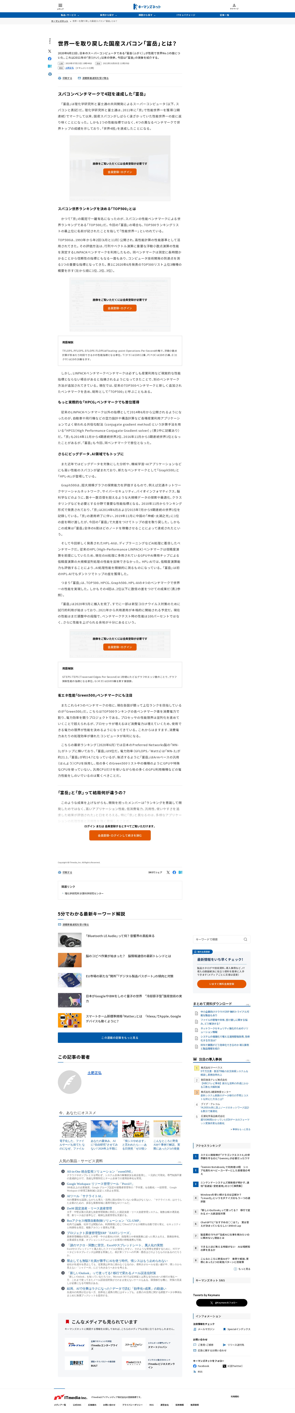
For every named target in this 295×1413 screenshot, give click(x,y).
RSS (152, 1404)
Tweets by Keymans (206, 1295)
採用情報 (179, 1404)
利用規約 (235, 1396)
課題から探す (145, 15)
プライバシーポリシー (132, 1404)
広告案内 (92, 1404)
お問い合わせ (109, 1404)
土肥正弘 (95, 1072)
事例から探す (107, 15)
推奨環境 (195, 1404)
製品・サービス (68, 15)
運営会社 (164, 1404)
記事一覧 (224, 15)
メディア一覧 (60, 1404)
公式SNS (77, 1404)
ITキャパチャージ (186, 15)
